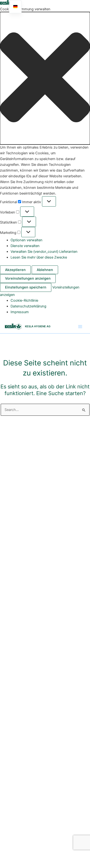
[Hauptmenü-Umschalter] (80, 327)
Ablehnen (45, 270)
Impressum (20, 312)
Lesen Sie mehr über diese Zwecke (39, 257)
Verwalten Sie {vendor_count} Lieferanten (44, 251)
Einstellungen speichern (25, 287)
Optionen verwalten (26, 240)
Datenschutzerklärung (28, 306)
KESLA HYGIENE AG (37, 326)
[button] (45, 78)
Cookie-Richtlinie (24, 300)
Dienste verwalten (25, 246)
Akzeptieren (15, 270)
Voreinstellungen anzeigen (28, 278)
